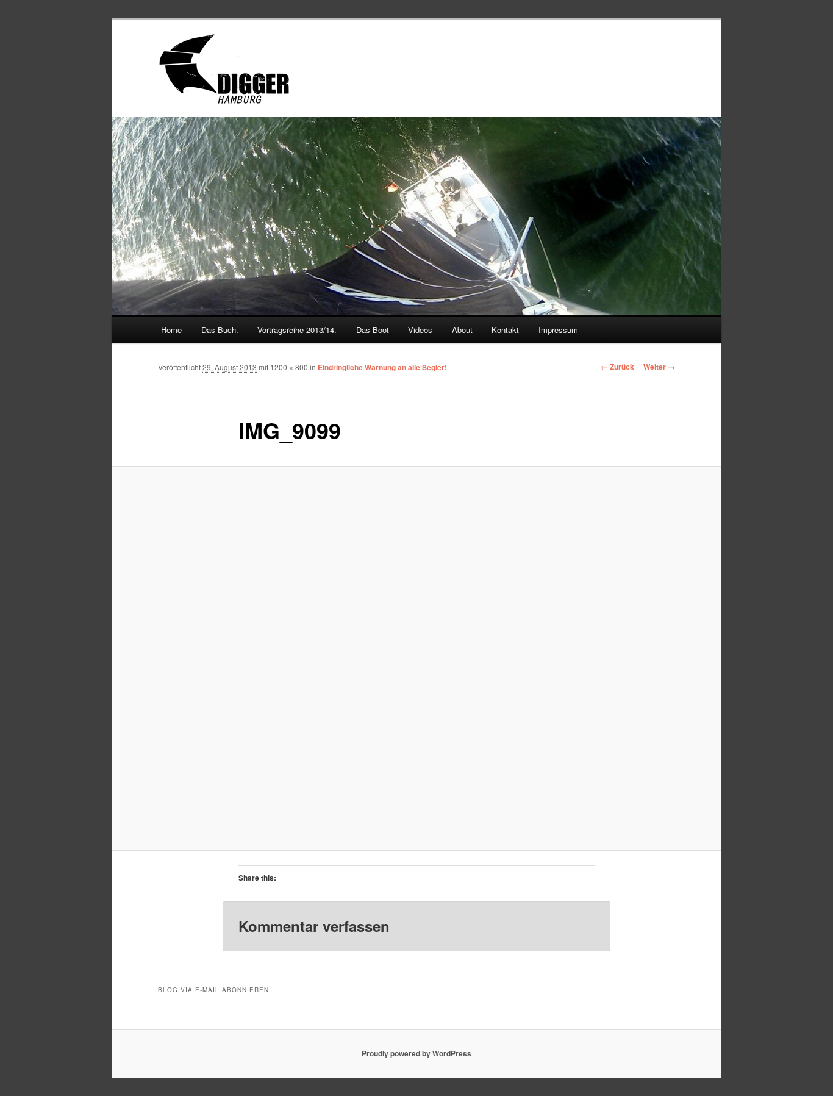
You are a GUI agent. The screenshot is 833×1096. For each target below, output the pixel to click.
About (462, 329)
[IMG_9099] (416, 658)
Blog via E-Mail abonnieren (213, 990)
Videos (420, 329)
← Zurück (617, 366)
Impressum (558, 329)
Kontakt (505, 329)
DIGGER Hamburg (275, 68)
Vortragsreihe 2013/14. (297, 329)
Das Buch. (219, 329)
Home (171, 329)
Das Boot (372, 329)
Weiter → (659, 366)
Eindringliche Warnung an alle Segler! (382, 367)
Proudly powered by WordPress (416, 1053)
